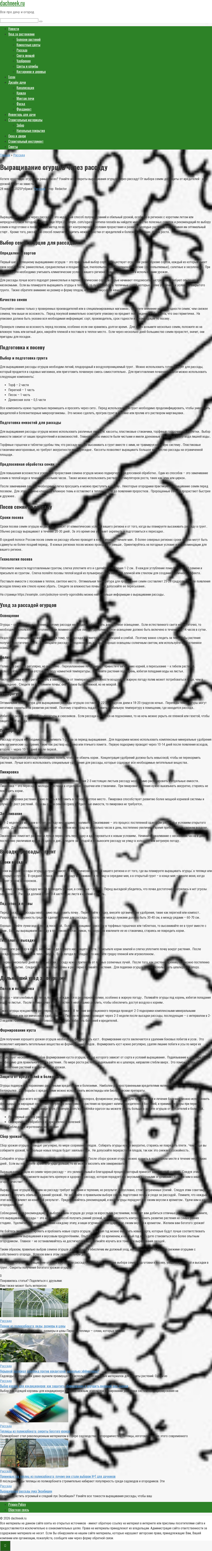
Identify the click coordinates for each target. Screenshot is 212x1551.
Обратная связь (18, 1509)
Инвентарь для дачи (22, 114)
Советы (13, 146)
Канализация (25, 87)
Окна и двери (17, 135)
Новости (13, 28)
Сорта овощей (26, 55)
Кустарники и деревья (31, 71)
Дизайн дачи (17, 82)
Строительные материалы (25, 119)
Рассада (22, 50)
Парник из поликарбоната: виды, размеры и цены (32, 1326)
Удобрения (24, 60)
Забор (20, 125)
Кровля (21, 93)
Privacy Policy (17, 1504)
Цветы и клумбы (27, 66)
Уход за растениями (21, 34)
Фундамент (24, 109)
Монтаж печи (25, 98)
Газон (11, 76)
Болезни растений (29, 39)
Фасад (21, 103)
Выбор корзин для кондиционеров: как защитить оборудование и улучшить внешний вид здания (64, 1386)
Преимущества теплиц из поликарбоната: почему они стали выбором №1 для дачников (58, 1476)
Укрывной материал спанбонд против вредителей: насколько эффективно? (49, 1371)
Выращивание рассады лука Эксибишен (26, 1491)
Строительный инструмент (25, 141)
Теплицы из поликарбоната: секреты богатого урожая (35, 1431)
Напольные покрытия (31, 130)
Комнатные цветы (28, 44)
